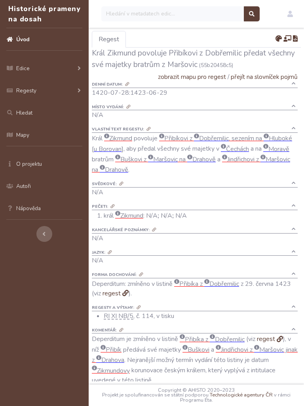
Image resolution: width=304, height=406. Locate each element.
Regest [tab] (109, 39)
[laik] (287, 38)
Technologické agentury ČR (241, 394)
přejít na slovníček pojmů (264, 77)
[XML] (295, 38)
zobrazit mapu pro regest (192, 77)
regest (112, 293)
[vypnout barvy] (279, 38)
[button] (290, 14)
